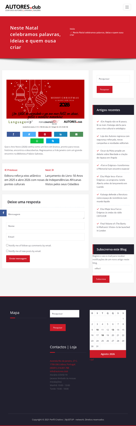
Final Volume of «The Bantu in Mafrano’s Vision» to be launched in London (113, 227)
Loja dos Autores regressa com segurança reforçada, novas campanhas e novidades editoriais (113, 139)
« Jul (92, 359)
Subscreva (101, 279)
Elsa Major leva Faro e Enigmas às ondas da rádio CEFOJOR (109, 212)
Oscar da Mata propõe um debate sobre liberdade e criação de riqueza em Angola (112, 154)
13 (113, 329)
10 (97, 329)
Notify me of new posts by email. (25, 251)
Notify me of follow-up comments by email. (30, 245)
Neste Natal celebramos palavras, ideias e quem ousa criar (96, 33)
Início (72, 29)
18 (102, 335)
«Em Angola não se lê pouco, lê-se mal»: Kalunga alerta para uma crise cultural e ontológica (112, 125)
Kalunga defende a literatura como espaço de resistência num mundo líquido (112, 198)
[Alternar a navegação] (127, 7)
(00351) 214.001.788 (59, 367)
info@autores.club (59, 371)
